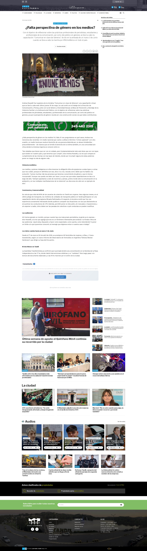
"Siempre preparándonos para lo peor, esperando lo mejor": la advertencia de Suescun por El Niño (71, 375)
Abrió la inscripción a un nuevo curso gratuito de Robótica (113, 337)
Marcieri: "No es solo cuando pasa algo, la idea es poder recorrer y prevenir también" (108, 410)
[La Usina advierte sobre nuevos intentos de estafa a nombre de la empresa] (113, 461)
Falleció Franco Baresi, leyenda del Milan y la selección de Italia (113, 28)
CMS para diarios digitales (118, 548)
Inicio (50, 522)
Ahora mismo (28, 13)
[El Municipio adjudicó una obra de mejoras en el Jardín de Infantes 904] (73, 397)
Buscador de (35, 491)
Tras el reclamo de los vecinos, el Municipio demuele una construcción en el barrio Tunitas (33, 472)
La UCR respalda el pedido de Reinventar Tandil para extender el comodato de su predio (114, 328)
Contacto (77, 528)
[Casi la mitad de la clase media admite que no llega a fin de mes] (60, 461)
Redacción (77, 522)
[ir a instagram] (37, 529)
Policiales (39, 13)
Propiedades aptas (72, 491)
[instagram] (23, 1)
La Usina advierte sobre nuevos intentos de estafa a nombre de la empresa (112, 472)
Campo (66, 13)
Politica (74, 13)
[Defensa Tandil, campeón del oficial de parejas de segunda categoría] (87, 461)
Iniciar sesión (60, 277)
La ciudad (48, 13)
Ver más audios (121, 421)
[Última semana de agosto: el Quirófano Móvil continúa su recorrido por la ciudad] (56, 317)
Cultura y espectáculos (88, 13)
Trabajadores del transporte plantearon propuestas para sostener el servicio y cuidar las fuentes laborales (113, 319)
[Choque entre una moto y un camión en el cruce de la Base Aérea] (108, 362)
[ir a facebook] (32, 529)
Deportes (58, 13)
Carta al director (79, 524)
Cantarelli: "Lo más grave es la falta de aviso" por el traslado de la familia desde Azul (113, 301)
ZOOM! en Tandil (104, 13)
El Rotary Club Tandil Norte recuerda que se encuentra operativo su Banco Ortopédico (112, 310)
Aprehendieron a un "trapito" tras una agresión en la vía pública (113, 41)
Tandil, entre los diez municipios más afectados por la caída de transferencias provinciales (37, 375)
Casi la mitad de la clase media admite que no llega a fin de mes (60, 472)
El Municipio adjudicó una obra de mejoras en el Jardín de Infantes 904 (72, 409)
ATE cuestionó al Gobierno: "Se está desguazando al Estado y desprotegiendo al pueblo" (38, 410)
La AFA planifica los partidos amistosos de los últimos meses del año (113, 22)
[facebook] (26, 1)
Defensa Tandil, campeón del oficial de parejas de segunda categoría (86, 472)
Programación (53, 539)
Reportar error (79, 526)
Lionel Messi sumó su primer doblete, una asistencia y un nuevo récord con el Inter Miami (114, 35)
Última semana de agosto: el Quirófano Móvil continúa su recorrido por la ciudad (54, 340)
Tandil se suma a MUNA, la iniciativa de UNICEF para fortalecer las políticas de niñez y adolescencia (113, 347)
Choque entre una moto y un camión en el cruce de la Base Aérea (108, 375)
